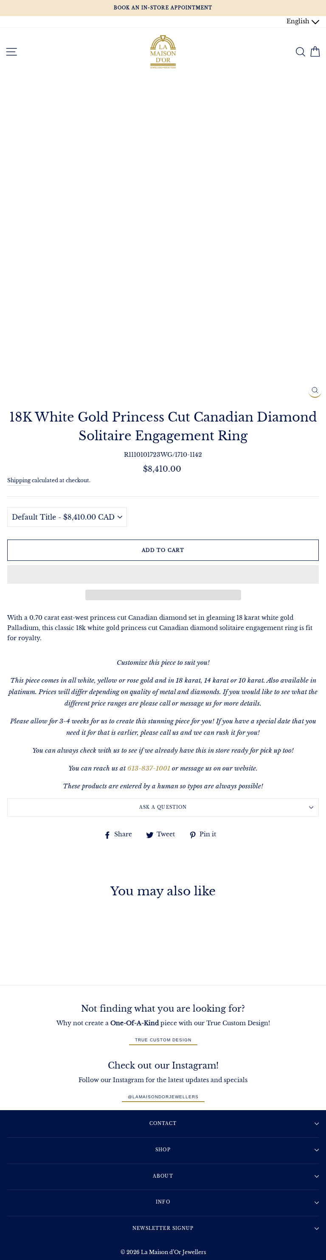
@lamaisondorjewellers (163, 1096)
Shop (162, 1150)
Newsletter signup (162, 1228)
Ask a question (162, 807)
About (163, 1176)
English (299, 21)
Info (163, 1202)
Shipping (19, 481)
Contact (163, 1123)
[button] (163, 574)
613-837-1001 (148, 768)
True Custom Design (163, 1040)
